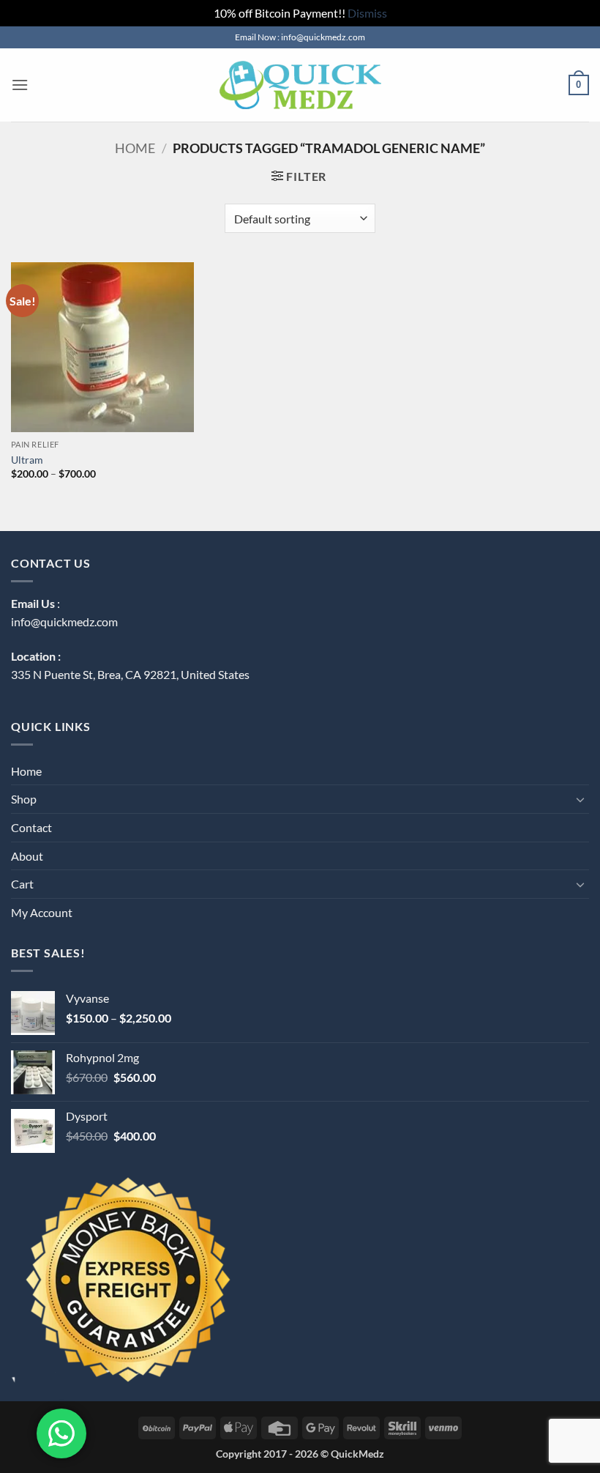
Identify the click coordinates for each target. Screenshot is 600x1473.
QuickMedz (357, 1453)
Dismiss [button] (367, 13)
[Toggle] (580, 799)
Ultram (27, 459)
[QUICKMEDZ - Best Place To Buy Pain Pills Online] (300, 85)
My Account (41, 912)
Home (135, 148)
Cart (22, 884)
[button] (20, 85)
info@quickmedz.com (64, 621)
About (27, 856)
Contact (31, 827)
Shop (24, 799)
